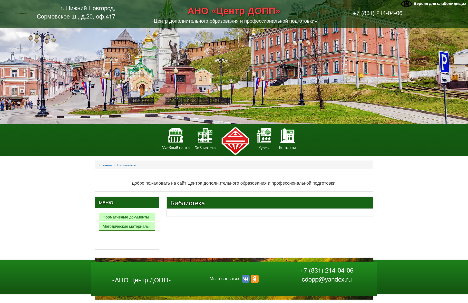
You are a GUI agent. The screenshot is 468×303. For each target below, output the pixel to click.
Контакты (287, 147)
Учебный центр (176, 148)
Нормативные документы (126, 217)
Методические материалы (126, 226)
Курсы (264, 148)
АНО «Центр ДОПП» (234, 10)
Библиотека (205, 148)
